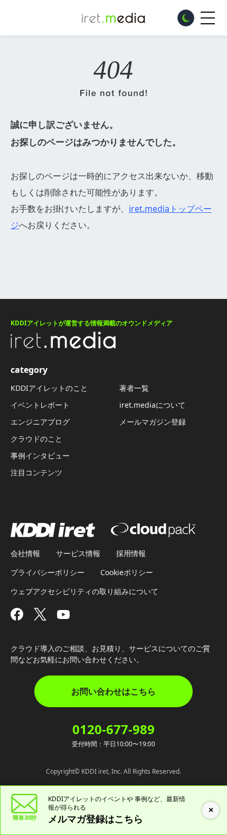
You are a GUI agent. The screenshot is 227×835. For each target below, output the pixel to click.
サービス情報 (78, 553)
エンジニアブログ (40, 422)
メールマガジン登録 (152, 422)
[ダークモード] (185, 18)
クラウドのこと (36, 439)
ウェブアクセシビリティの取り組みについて (84, 591)
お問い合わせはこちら (113, 691)
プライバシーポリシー (47, 572)
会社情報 (25, 553)
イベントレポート (40, 405)
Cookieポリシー (126, 572)
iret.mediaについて (152, 405)
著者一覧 (134, 388)
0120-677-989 (113, 729)
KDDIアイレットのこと (49, 388)
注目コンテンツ (36, 472)
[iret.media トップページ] (63, 345)
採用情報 (131, 553)
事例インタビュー (40, 456)
